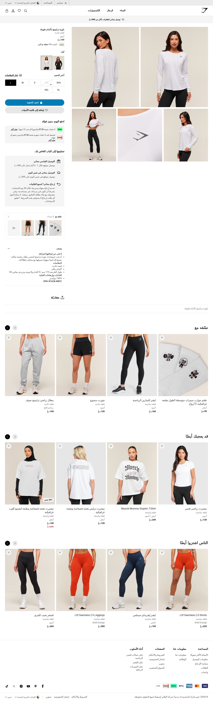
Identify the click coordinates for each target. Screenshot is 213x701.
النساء (122, 10)
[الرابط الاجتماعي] (43, 686)
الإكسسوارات (94, 10)
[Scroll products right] (7, 327)
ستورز (48, 697)
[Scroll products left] (14, 327)
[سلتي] (7, 10)
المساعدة (48, 3)
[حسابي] (13, 10)
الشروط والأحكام (79, 697)
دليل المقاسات (11, 75)
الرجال (110, 10)
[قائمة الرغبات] (19, 10)
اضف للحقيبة (33, 102)
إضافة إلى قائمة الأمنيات (33, 110)
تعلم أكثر (14, 129)
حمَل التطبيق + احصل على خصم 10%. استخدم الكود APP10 (104, 19)
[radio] (58, 63)
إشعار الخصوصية (61, 697)
